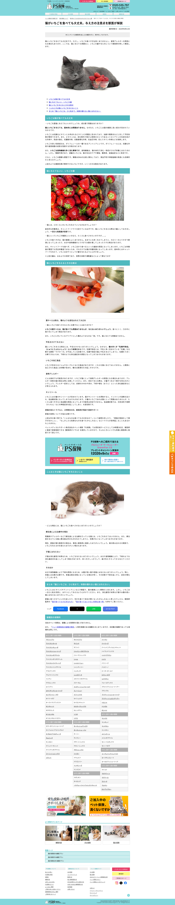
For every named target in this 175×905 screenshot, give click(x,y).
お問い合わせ (119, 11)
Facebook (60, 609)
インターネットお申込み (121, 869)
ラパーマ (104, 781)
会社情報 (126, 11)
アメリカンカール (51, 643)
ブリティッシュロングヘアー (110, 698)
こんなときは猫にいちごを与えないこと (63, 108)
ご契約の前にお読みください (53, 889)
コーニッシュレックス (53, 754)
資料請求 (121, 874)
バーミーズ (105, 643)
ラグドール (105, 777)
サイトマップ (93, 893)
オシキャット (50, 706)
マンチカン (105, 726)
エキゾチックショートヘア (54, 691)
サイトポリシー (94, 895)
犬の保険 (70, 14)
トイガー (76, 754)
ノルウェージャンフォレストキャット (85, 785)
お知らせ (95, 11)
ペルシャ (104, 702)
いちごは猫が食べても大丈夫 (59, 99)
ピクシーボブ (106, 675)
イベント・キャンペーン (96, 890)
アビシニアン (50, 639)
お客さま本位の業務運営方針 (75, 884)
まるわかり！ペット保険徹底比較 (99, 877)
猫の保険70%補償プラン (55, 857)
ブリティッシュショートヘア (110, 695)
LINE (93, 609)
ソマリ (76, 718)
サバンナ (76, 643)
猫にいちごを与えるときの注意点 (61, 105)
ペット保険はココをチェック (97, 882)
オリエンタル (50, 714)
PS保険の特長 (53, 14)
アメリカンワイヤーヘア (53, 663)
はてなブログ (110, 609)
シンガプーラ (78, 675)
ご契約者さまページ (50, 894)
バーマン (104, 639)
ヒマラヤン (105, 679)
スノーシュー (78, 691)
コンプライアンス (72, 874)
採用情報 (102, 11)
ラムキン (104, 785)
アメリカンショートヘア (53, 651)
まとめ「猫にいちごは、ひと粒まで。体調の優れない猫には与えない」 (75, 111)
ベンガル (104, 706)
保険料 (104, 14)
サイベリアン (78, 639)
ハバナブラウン (106, 655)
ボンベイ (104, 710)
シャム (76, 659)
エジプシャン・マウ (52, 695)
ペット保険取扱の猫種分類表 (63, 627)
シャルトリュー (78, 663)
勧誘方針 (69, 877)
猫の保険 (87, 14)
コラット (48, 758)
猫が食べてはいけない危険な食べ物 (90, 602)
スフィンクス (78, 695)
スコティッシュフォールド (82, 687)
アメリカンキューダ (52, 647)
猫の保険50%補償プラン (55, 853)
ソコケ (76, 714)
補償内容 (121, 14)
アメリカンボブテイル (53, 655)
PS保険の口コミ (49, 884)
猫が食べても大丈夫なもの (62, 602)
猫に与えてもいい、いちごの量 (60, 102)
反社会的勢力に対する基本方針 (75, 882)
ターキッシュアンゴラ (81, 726)
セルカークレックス (80, 706)
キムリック (49, 738)
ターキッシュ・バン (80, 730)
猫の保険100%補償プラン (56, 861)
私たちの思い (48, 872)
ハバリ (104, 659)
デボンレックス (78, 750)
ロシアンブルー (106, 789)
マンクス (104, 718)
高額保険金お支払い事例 (51, 892)
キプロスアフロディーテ (53, 734)
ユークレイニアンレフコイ (110, 754)
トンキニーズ (78, 765)
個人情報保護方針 (72, 879)
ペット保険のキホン (95, 879)
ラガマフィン (106, 773)
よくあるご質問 (110, 11)
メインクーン (106, 734)
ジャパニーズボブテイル (81, 651)
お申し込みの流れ (50, 882)
